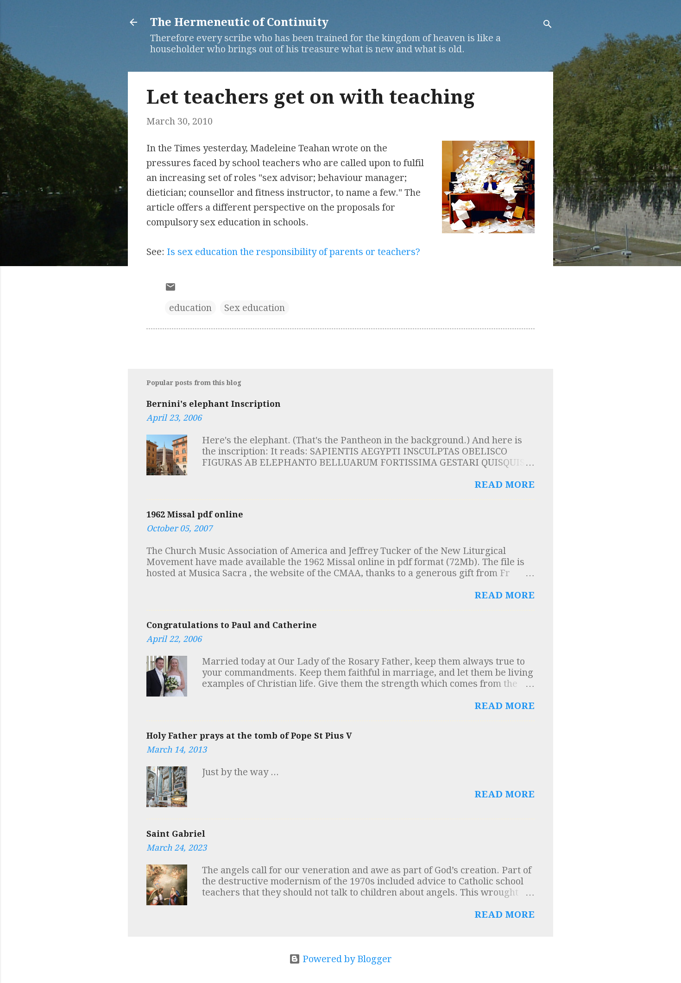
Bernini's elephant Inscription (213, 404)
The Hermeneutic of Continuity (239, 22)
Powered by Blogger (346, 958)
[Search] (547, 25)
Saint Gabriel (175, 834)
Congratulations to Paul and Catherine (231, 625)
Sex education (254, 307)
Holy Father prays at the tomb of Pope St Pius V (249, 735)
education (190, 307)
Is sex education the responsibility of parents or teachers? (293, 251)
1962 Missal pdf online (194, 514)
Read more (504, 484)
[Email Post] (170, 289)
